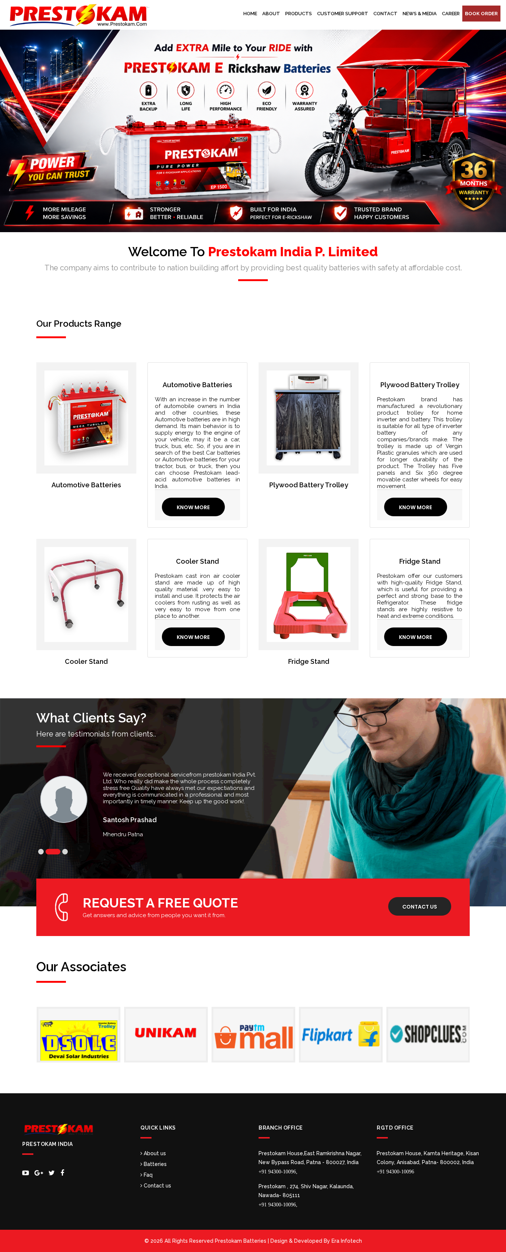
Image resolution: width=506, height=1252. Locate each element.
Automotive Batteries (86, 485)
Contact (385, 13)
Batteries (154, 1164)
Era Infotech (347, 1241)
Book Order (481, 13)
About (271, 13)
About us (154, 1153)
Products (298, 13)
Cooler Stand (86, 661)
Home (250, 13)
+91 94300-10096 (395, 1171)
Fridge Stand (308, 661)
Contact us (419, 906)
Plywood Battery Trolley (308, 485)
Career (451, 13)
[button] (38, 116)
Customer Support (342, 13)
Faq (147, 1175)
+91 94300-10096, (278, 1171)
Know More (193, 507)
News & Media (420, 13)
